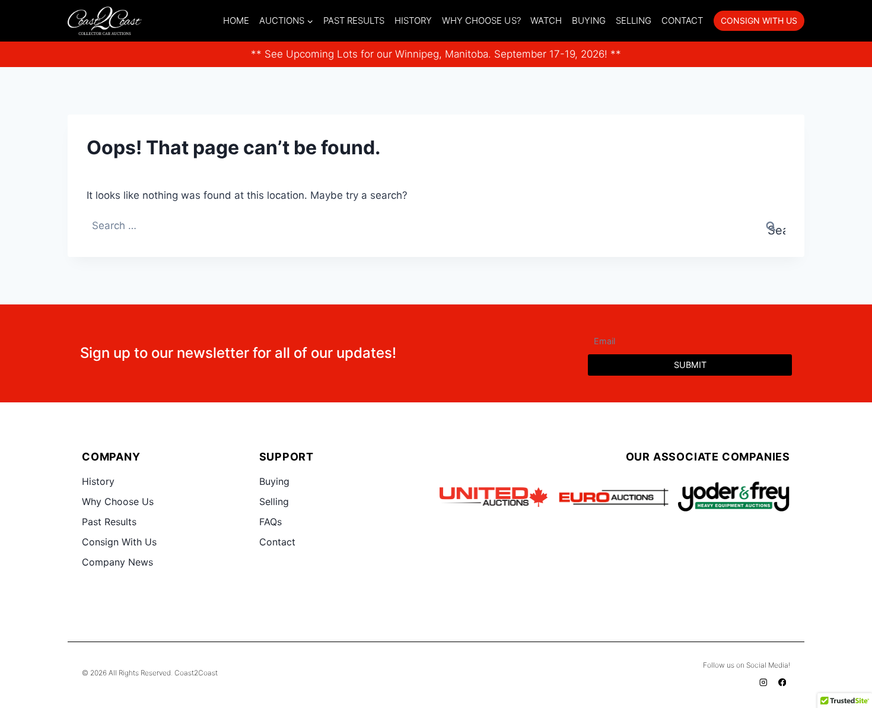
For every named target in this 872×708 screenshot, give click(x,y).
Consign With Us (119, 542)
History (413, 20)
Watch (546, 20)
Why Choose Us (118, 501)
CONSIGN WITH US (759, 20)
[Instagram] (764, 682)
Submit (690, 365)
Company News (117, 562)
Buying (589, 20)
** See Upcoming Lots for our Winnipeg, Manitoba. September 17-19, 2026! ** (436, 54)
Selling (633, 20)
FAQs (270, 522)
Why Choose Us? (481, 20)
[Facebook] (782, 682)
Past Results (354, 20)
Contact (682, 20)
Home (236, 20)
